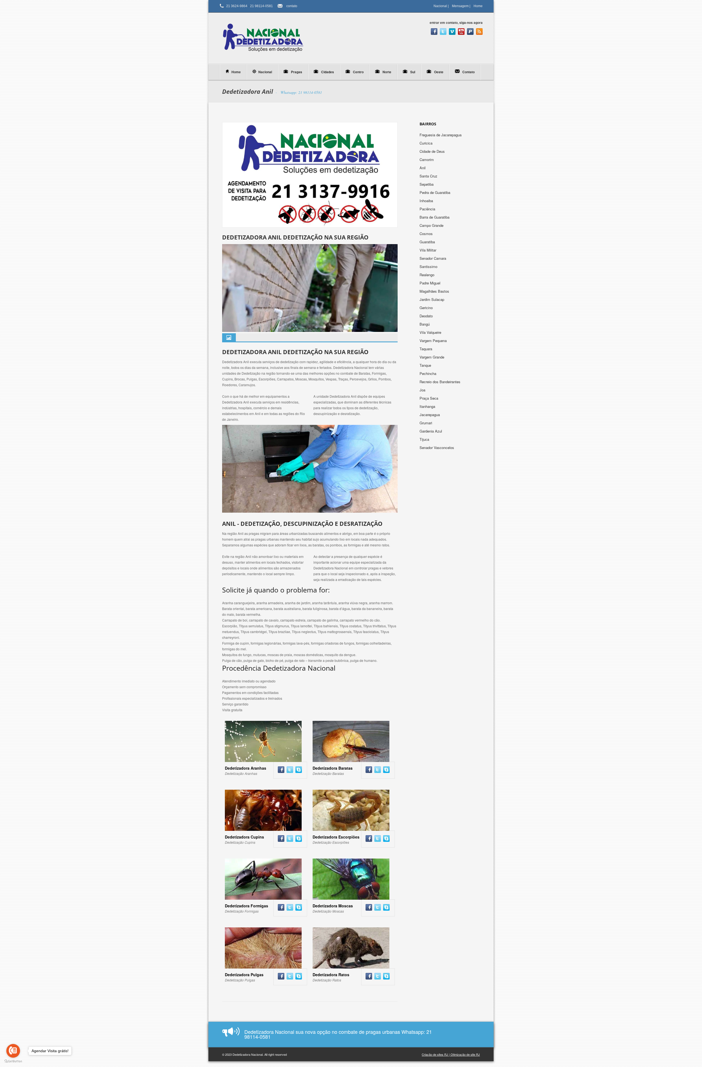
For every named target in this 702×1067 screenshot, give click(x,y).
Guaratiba (428, 241)
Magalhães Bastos (435, 291)
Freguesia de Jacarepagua (441, 134)
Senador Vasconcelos (437, 447)
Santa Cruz (429, 176)
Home (478, 6)
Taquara (426, 348)
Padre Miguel (430, 283)
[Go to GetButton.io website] (13, 1061)
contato (291, 6)
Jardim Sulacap (432, 299)
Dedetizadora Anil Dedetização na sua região (295, 237)
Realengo (427, 274)
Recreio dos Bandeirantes (441, 381)
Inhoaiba (427, 200)
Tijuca (425, 439)
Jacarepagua (430, 414)
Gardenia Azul (431, 431)
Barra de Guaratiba (435, 217)
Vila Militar (428, 250)
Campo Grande (431, 225)
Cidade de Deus (433, 151)
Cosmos (427, 233)
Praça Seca (429, 398)
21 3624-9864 (236, 6)
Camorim (427, 159)
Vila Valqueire (431, 332)
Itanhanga (428, 406)
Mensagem (460, 6)
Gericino (427, 307)
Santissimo (429, 266)
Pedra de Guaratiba (435, 192)
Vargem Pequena (434, 340)
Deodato (427, 315)
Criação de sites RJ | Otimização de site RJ (451, 1054)
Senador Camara (433, 258)
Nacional (440, 6)
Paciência (428, 208)
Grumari (426, 422)
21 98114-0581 (261, 6)
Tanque (426, 365)
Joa (423, 390)
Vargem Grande (432, 357)
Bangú (425, 324)
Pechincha (428, 373)
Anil (423, 167)
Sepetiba (427, 184)
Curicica (427, 143)
